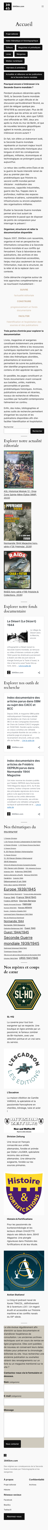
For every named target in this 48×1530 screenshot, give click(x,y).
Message (9, 1410)
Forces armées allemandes (32, 894)
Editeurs (9, 47)
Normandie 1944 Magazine (14, 925)
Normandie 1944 (14, 921)
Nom (11, 1382)
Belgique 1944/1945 (31, 875)
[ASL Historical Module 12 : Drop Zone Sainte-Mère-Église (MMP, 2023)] (19, 470)
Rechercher (8, 427)
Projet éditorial (12, 34)
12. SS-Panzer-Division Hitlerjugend (18, 858)
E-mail (12, 1396)
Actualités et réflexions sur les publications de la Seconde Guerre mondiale (24, 75)
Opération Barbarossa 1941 (13, 928)
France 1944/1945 (26, 897)
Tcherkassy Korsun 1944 (13, 951)
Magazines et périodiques (29, 47)
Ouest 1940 (29, 928)
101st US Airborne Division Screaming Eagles (20, 865)
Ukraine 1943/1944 (11, 958)
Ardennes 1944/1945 (23, 871)
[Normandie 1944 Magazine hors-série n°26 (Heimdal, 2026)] (17, 521)
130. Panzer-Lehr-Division (14, 868)
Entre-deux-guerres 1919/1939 (15, 885)
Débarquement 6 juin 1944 (15, 881)
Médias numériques (14, 61)
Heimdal (27, 904)
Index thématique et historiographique (22, 41)
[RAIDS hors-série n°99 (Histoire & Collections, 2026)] (17, 570)
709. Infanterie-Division (33, 868)
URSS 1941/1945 (28, 958)
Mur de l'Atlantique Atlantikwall (14, 918)
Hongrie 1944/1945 (10, 908)
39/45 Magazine (10, 861)
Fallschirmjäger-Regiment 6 (13, 894)
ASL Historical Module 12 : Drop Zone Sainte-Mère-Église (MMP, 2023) (20, 494)
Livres (8, 54)
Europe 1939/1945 (20, 889)
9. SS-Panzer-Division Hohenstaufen (18, 852)
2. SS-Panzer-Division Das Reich (29, 845)
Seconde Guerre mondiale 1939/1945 (21, 940)
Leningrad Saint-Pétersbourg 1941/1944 (18, 914)
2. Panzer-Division (10, 845)
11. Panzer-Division (10, 855)
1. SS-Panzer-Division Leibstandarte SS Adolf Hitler (22, 842)
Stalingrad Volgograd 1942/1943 (15, 948)
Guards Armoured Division (12, 904)
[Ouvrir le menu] (42, 6)
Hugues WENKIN (25, 907)
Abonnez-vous (14, 1516)
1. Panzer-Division (10, 838)
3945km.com (18, 6)
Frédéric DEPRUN (11, 901)
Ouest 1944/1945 (16, 932)
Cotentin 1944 (18, 878)
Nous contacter (12, 1444)
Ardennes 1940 (9, 871)
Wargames (21, 54)
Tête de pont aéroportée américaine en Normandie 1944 (22, 955)
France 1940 (9, 897)
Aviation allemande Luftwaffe (13, 875)
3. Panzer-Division (10, 848)
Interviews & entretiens (15, 68)
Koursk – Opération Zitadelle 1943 (15, 911)
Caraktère (8, 878)
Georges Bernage (27, 900)
